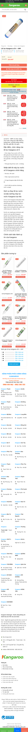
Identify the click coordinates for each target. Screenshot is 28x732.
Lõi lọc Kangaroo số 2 (7, 293)
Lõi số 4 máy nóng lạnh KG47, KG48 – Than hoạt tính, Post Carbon (21, 295)
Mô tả (5, 135)
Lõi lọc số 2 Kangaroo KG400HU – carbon (7, 341)
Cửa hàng (10, 46)
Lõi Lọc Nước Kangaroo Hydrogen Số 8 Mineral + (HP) (21, 318)
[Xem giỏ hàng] (26, 5)
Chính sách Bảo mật (8, 682)
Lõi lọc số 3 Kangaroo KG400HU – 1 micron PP (21, 271)
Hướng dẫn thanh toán (8, 693)
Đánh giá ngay (14, 364)
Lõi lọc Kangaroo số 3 (20, 340)
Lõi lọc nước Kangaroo (19, 46)
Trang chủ (3, 46)
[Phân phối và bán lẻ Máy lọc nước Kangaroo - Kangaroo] (14, 5)
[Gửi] (25, 9)
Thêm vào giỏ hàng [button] (7, 276)
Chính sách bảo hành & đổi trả (10, 680)
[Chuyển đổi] (2, 135)
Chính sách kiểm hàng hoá (9, 678)
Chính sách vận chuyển (9, 676)
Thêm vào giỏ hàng (14, 65)
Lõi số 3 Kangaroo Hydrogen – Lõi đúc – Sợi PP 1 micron (7, 272)
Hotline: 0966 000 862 (9, 2)
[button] (2, 5)
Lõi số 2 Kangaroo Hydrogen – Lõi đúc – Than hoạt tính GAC (7, 318)
